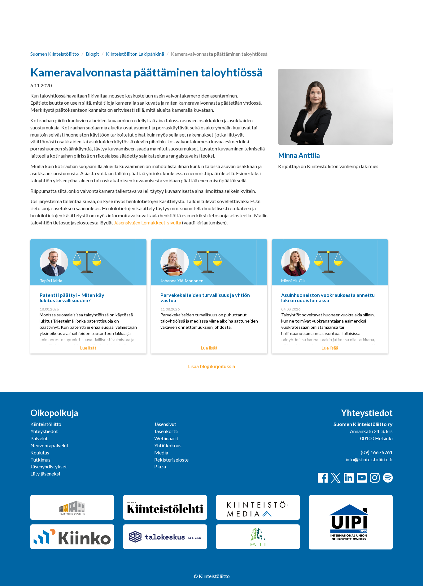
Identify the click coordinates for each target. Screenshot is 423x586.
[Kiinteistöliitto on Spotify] (388, 478)
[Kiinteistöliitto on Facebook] (323, 478)
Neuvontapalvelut (49, 445)
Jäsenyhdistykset (48, 466)
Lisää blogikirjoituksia (211, 366)
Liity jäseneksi (45, 473)
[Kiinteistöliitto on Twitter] (336, 478)
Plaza (160, 466)
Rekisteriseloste (171, 459)
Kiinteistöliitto (45, 424)
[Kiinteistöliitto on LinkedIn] (349, 478)
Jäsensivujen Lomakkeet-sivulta (147, 222)
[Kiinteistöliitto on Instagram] (375, 478)
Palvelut (39, 438)
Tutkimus (40, 459)
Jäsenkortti (166, 431)
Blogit (92, 54)
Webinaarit (166, 438)
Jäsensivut (165, 424)
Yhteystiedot (44, 431)
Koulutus (39, 452)
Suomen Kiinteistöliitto (54, 54)
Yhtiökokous (167, 445)
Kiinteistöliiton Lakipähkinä (135, 54)
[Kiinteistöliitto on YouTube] (362, 478)
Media (161, 452)
